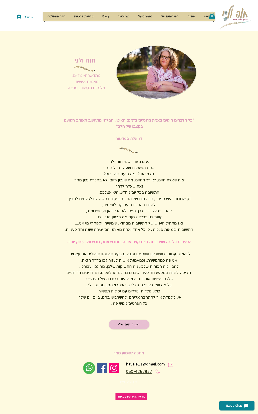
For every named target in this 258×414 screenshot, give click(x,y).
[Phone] (157, 371)
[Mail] (170, 364)
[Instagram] (114, 368)
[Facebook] (102, 368)
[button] (212, 15)
